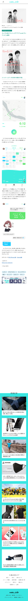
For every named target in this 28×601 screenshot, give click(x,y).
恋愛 (3, 274)
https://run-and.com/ (7, 262)
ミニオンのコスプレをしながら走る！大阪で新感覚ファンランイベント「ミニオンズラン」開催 (13, 499)
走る (13, 577)
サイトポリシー (19, 595)
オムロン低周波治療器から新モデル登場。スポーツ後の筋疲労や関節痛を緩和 (14, 565)
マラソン (21, 274)
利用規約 (15, 597)
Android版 (19, 257)
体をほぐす (19, 577)
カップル (4, 272)
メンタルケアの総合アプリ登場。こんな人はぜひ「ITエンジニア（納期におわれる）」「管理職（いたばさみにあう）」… (13, 543)
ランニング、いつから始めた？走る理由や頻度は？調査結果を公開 (14, 455)
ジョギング (15, 274)
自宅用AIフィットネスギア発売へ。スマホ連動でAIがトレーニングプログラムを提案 (14, 434)
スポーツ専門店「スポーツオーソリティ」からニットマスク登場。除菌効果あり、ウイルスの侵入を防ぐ (14, 477)
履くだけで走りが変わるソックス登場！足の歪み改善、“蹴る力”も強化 (13, 412)
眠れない (21, 582)
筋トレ (8, 577)
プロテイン (8, 582)
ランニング (9, 274)
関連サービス (20, 597)
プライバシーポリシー (9, 597)
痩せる (14, 582)
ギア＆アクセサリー (12, 272)
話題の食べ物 (22, 580)
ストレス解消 (7, 580)
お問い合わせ (8, 595)
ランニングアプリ (21, 272)
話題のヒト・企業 (14, 584)
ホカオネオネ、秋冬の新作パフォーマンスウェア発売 (14, 521)
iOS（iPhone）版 (12, 257)
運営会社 (13, 595)
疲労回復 (14, 580)
